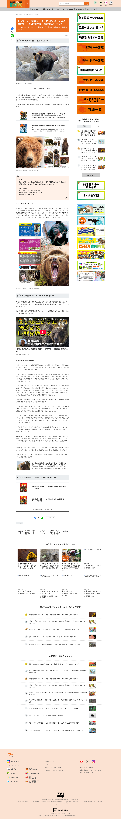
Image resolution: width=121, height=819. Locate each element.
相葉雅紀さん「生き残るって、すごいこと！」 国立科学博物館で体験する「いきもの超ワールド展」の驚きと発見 (55, 532)
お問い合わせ (83, 767)
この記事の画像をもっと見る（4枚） (43, 510)
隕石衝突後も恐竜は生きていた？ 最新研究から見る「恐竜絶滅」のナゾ (30, 532)
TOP (17, 14)
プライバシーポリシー (97, 770)
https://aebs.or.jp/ (60, 804)
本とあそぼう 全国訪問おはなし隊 (54, 770)
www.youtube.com (22, 354)
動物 (21, 523)
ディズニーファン (49, 764)
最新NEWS (22, 14)
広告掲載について (84, 770)
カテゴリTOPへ (42, 532)
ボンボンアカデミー (50, 761)
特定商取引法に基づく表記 (87, 773)
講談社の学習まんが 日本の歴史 (53, 767)
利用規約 (91, 767)
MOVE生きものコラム (32, 14)
